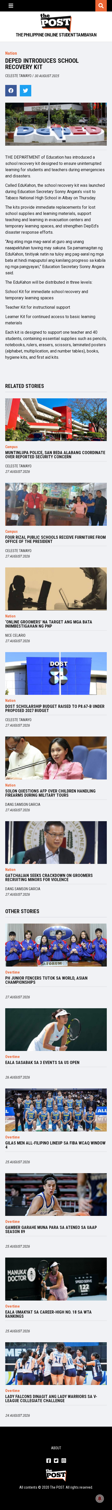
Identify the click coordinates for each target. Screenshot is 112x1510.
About (56, 1448)
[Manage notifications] (100, 1498)
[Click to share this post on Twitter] (25, 90)
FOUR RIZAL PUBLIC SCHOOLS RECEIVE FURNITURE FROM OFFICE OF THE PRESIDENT (55, 539)
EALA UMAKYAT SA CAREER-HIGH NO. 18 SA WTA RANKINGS (48, 1314)
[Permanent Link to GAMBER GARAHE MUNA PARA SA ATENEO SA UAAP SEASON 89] (56, 1194)
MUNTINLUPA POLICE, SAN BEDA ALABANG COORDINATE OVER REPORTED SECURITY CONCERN (55, 455)
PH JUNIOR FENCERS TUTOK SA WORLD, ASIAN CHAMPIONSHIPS (46, 980)
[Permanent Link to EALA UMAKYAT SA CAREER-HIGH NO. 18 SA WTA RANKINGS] (56, 1279)
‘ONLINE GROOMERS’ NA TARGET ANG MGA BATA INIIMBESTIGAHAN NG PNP (48, 624)
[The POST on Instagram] (63, 1461)
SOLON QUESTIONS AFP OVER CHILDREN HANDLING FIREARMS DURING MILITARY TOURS (50, 793)
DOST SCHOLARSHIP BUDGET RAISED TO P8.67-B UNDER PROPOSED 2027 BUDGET (54, 708)
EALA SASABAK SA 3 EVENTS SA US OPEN (42, 1063)
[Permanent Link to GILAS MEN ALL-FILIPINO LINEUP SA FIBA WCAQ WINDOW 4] (56, 1109)
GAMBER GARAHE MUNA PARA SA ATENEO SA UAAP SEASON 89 (51, 1230)
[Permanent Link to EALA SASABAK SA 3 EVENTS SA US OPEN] (56, 1029)
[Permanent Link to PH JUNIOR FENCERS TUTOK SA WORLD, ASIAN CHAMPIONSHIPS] (56, 945)
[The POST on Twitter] (56, 1461)
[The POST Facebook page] (48, 1461)
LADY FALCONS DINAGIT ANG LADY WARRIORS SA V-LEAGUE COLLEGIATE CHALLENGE (51, 1399)
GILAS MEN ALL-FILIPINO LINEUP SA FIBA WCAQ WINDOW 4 (55, 1145)
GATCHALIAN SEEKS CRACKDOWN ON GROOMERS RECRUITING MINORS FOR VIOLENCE (49, 878)
